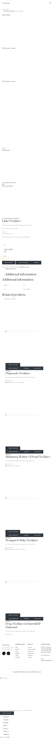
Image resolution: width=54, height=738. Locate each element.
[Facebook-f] (4, 653)
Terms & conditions (32, 649)
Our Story (30, 647)
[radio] (6, 249)
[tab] (28, 269)
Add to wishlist (23, 262)
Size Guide (30, 655)
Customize (17, 657)
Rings (16, 647)
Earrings (17, 649)
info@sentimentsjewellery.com (47, 660)
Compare (36, 262)
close (8, 737)
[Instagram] (8, 653)
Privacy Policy (30, 651)
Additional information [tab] (20, 274)
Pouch (16, 651)
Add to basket (9, 262)
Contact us (30, 657)
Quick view (37, 368)
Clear (5, 251)
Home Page (6, 11)
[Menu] (51, 2)
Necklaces (12, 11)
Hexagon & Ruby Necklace (21, 540)
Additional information (10, 269)
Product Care (30, 653)
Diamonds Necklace (17, 373)
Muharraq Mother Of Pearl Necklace (27, 457)
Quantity (4, 256)
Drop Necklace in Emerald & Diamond (23, 625)
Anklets (16, 655)
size (5, 245)
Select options (13, 364)
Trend (27, 267)
